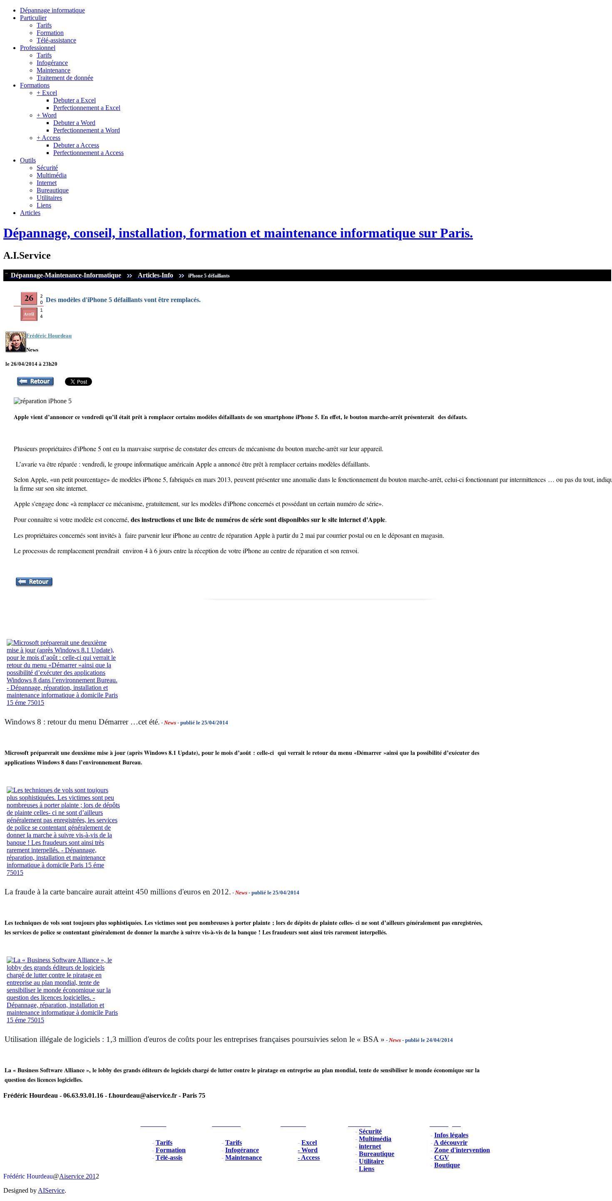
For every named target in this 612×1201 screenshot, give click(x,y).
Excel (309, 1142)
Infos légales (451, 1135)
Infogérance (52, 62)
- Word (308, 1150)
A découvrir (451, 1142)
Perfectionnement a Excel (86, 107)
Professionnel (37, 47)
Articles (30, 212)
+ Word (47, 115)
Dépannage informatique (52, 10)
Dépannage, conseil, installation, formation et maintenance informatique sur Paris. (238, 232)
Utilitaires (49, 197)
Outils (28, 160)
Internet (47, 182)
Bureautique (53, 190)
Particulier (33, 17)
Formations (35, 85)
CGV (441, 1157)
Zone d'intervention (462, 1150)
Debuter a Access (76, 145)
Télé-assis (169, 1157)
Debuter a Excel (74, 100)
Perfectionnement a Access (88, 152)
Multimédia (52, 175)
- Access (309, 1157)
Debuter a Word (74, 122)
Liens (44, 205)
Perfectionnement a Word (86, 130)
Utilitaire (371, 1161)
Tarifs (44, 25)
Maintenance (53, 70)
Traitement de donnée (65, 77)
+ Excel (47, 92)
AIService (51, 1190)
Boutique (447, 1165)
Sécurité (47, 167)
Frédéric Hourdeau (28, 1176)
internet (370, 1146)
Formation (50, 32)
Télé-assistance (56, 40)
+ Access (48, 137)
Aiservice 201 (77, 1176)
